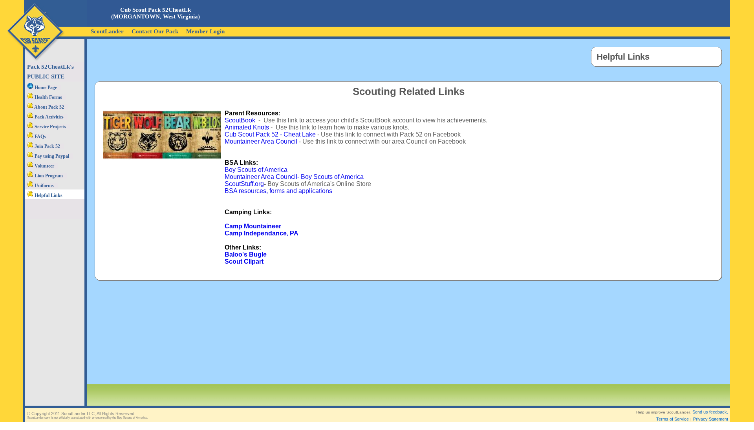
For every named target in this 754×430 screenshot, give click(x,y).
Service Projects (49, 126)
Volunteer (43, 166)
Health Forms (47, 97)
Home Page (45, 87)
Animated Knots (247, 127)
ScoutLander (107, 31)
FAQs (39, 136)
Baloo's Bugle (246, 254)
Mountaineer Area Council (261, 141)
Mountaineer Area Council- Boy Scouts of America (294, 176)
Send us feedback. (710, 412)
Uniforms (43, 185)
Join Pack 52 (46, 146)
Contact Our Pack (155, 31)
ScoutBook (240, 120)
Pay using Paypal (51, 156)
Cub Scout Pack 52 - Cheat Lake (270, 134)
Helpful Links (47, 195)
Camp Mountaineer (253, 226)
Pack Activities (48, 117)
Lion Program (48, 176)
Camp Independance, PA (261, 233)
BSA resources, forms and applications (278, 191)
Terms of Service (672, 419)
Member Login (205, 31)
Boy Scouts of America (256, 169)
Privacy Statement (710, 419)
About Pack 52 (48, 107)
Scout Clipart (244, 261)
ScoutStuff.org (244, 183)
